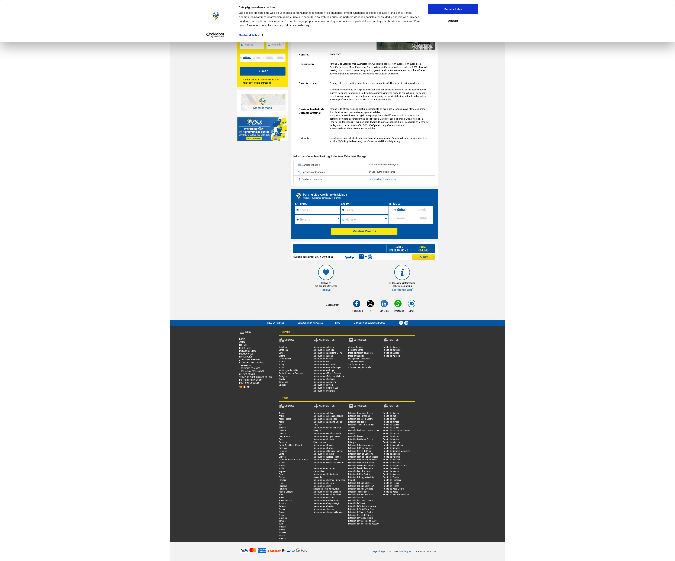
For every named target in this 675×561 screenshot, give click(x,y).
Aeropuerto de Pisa (322, 486)
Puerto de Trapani (391, 483)
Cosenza (283, 442)
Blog (337, 322)
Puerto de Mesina (391, 439)
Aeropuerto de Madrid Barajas (327, 367)
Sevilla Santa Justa (357, 364)
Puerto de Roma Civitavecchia (396, 430)
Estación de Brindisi (357, 422)
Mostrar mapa (262, 108)
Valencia (282, 384)
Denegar (453, 20)
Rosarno (282, 503)
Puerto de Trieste (391, 486)
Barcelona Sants (355, 350)
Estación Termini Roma (358, 491)
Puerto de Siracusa (391, 474)
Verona (282, 535)
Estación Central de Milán (359, 451)
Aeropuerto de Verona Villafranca (328, 512)
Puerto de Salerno (391, 468)
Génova (282, 456)
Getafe (282, 356)
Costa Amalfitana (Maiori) (290, 445)
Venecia (282, 532)
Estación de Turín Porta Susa (361, 509)
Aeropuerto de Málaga (323, 370)
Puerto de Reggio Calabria (395, 465)
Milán (281, 468)
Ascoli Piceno (285, 419)
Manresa (283, 367)
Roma (281, 497)
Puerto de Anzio (390, 416)
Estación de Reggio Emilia (360, 483)
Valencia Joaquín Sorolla (359, 367)
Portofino (283, 488)
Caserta (282, 430)
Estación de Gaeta (356, 436)
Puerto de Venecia (391, 491)
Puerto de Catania (391, 427)
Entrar (243, 345)
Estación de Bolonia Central (360, 419)
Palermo (282, 477)
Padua (282, 474)
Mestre (282, 465)
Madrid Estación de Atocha (360, 353)
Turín (281, 523)
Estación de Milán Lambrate (360, 453)
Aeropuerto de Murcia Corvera (327, 373)
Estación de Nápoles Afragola (361, 465)
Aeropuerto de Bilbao (323, 356)
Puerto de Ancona (391, 413)
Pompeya (283, 486)
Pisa (281, 483)
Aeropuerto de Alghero (323, 413)
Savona (282, 512)
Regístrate (244, 348)
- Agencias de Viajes (249, 368)
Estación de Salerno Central (360, 500)
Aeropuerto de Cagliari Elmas (326, 436)
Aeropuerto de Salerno (323, 497)
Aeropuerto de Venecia (323, 509)
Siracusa (283, 518)
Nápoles (282, 471)
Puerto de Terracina (392, 480)
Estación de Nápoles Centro (361, 468)
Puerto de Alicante (391, 347)
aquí (308, 25)
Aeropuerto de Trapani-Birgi (326, 503)
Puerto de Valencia (391, 356)
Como (281, 439)
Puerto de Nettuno (391, 453)
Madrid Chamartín (356, 356)
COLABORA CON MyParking (310, 322)
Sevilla (282, 379)
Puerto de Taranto (391, 477)
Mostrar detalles (249, 35)
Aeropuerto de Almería (323, 350)
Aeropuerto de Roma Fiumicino (327, 494)
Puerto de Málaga (391, 353)
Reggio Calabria (286, 491)
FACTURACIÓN (246, 356)
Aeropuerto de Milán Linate (325, 459)
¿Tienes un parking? (275, 322)
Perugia (282, 480)
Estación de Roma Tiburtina (360, 494)
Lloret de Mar (285, 358)
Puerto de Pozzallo (391, 459)
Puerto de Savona (391, 471)
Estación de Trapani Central (360, 512)
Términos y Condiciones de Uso (368, 322)
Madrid (282, 361)
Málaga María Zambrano (383, 179)
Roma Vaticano (285, 500)
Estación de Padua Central (360, 471)
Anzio (281, 416)
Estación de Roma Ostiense (360, 488)
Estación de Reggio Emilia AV (361, 486)
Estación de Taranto (357, 503)
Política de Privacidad (250, 380)
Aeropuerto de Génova (323, 453)
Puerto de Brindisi (391, 422)
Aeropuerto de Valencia (324, 390)
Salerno (282, 506)
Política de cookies (249, 383)
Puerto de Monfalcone (393, 445)
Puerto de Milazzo (391, 442)
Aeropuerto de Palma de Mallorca (328, 376)
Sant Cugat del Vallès (288, 370)
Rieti (281, 494)
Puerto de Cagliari (391, 424)
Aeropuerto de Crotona (324, 448)
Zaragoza (283, 376)
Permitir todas (453, 9)
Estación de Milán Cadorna (360, 448)
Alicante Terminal (356, 347)
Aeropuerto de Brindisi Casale (327, 433)
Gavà (281, 353)
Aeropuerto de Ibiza (322, 361)
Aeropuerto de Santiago (324, 379)
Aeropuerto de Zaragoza (324, 382)
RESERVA (423, 257)
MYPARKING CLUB (247, 351)
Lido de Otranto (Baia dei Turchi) (293, 459)
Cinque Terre (284, 436)
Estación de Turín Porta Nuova (362, 506)
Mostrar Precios (364, 231)
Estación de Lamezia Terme (360, 445)
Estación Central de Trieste (360, 515)
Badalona (283, 347)
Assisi (281, 422)
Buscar (263, 71)
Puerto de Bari (389, 419)
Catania (282, 433)
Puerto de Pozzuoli (392, 462)
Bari (280, 424)
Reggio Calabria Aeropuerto (326, 488)
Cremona (283, 448)
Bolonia (282, 427)
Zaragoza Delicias (356, 361)
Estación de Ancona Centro (360, 413)
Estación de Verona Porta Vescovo (364, 523)
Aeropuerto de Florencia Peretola (328, 451)
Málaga (282, 364)
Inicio (242, 339)
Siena (281, 515)
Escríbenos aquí (402, 290)
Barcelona (283, 350)
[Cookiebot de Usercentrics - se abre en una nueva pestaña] (215, 35)
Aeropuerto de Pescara (323, 483)
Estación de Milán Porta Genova (362, 459)
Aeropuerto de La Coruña (324, 364)
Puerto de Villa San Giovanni (396, 494)
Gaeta (281, 453)
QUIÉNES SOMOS (247, 374)
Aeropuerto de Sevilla (323, 384)
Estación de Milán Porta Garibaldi (363, 456)
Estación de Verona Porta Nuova (363, 521)
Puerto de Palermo (391, 456)
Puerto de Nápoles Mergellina (396, 451)
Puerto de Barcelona (392, 350)
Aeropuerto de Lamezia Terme (326, 456)
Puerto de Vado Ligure (393, 488)
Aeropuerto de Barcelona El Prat (327, 353)
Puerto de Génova (391, 436)
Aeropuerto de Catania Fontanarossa (323, 441)
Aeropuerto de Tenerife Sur (325, 387)
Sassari (282, 509)
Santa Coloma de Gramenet (291, 373)
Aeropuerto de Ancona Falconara (328, 416)
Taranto (282, 521)
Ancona (282, 413)
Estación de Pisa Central (359, 474)
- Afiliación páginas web (251, 371)
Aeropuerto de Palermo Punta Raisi (329, 480)
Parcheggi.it (405, 551)
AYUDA (242, 342)
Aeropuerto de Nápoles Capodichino (324, 470)
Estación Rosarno (356, 497)
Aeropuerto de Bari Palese (325, 419)
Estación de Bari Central (359, 416)
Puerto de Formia (391, 433)
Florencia (283, 451)
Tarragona (283, 382)
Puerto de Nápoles (391, 448)
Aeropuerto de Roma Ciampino (327, 491)
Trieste (282, 529)
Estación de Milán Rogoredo (361, 462)
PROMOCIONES (246, 353)
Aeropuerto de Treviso (323, 506)
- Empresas (245, 365)
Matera (282, 462)
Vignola (282, 538)
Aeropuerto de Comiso (323, 445)
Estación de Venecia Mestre (360, 518)
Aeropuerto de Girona (323, 358)
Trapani (282, 526)
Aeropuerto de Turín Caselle (326, 500)
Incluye (326, 290)
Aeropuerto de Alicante (323, 347)
